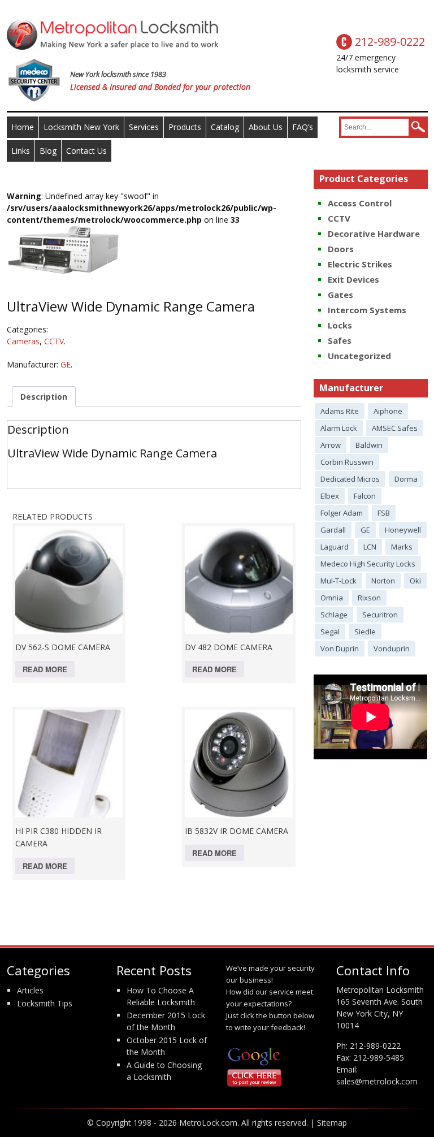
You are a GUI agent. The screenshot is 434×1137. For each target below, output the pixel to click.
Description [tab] (43, 396)
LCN (369, 547)
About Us (266, 127)
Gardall (333, 530)
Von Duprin (339, 648)
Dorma (406, 479)
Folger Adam (341, 513)
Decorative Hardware (374, 233)
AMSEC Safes (395, 428)
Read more (45, 669)
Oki (415, 581)
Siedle (365, 631)
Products (184, 127)
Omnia (331, 598)
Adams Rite (339, 411)
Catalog (225, 127)
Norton (383, 581)
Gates (340, 294)
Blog (48, 150)
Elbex (329, 496)
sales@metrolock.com (377, 1081)
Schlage (334, 614)
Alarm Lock (338, 428)
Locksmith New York (81, 127)
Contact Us (86, 150)
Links (20, 150)
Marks (402, 547)
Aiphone (388, 411)
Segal (330, 631)
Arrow (330, 445)
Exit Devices (353, 279)
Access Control (360, 203)
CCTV (54, 341)
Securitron (380, 614)
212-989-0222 (375, 1045)
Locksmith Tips (44, 1003)
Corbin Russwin (347, 462)
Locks (340, 325)
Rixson (369, 598)
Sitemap (332, 1122)
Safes (339, 340)
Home (22, 127)
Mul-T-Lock (338, 581)
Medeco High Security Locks (367, 564)
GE (65, 364)
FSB (383, 513)
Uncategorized (359, 355)
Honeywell (403, 530)
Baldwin (369, 445)
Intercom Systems (367, 309)
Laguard (334, 547)
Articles (30, 990)
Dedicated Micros (350, 479)
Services (144, 127)
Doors (341, 248)
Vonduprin (392, 648)
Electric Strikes (360, 264)
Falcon (365, 496)
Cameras (23, 341)
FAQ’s (302, 127)
